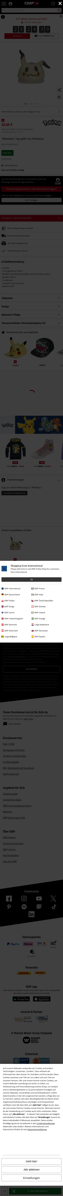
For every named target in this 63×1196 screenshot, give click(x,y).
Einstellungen (31, 1178)
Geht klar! (31, 1161)
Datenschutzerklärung (37, 1129)
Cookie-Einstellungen (46, 1123)
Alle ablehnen (32, 1169)
